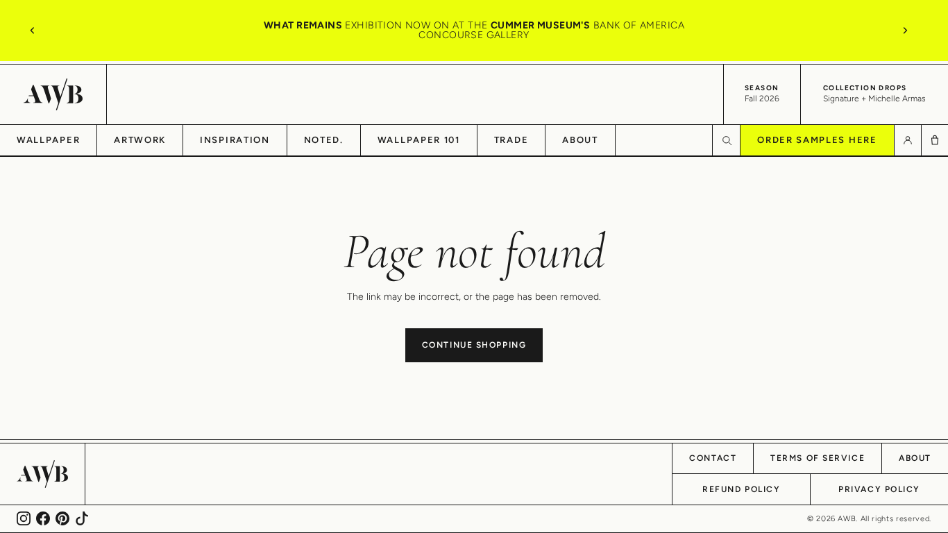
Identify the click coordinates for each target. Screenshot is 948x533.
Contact (712, 458)
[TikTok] (82, 518)
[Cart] (934, 140)
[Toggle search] (726, 140)
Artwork (140, 140)
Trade (511, 140)
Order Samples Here (817, 140)
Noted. (324, 140)
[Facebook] (43, 518)
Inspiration (235, 140)
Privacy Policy (879, 489)
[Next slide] (905, 30)
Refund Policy (741, 489)
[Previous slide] (32, 30)
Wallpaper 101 (419, 140)
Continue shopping (474, 345)
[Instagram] (23, 518)
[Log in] (907, 140)
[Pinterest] (62, 518)
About (580, 140)
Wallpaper (48, 140)
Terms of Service (817, 458)
